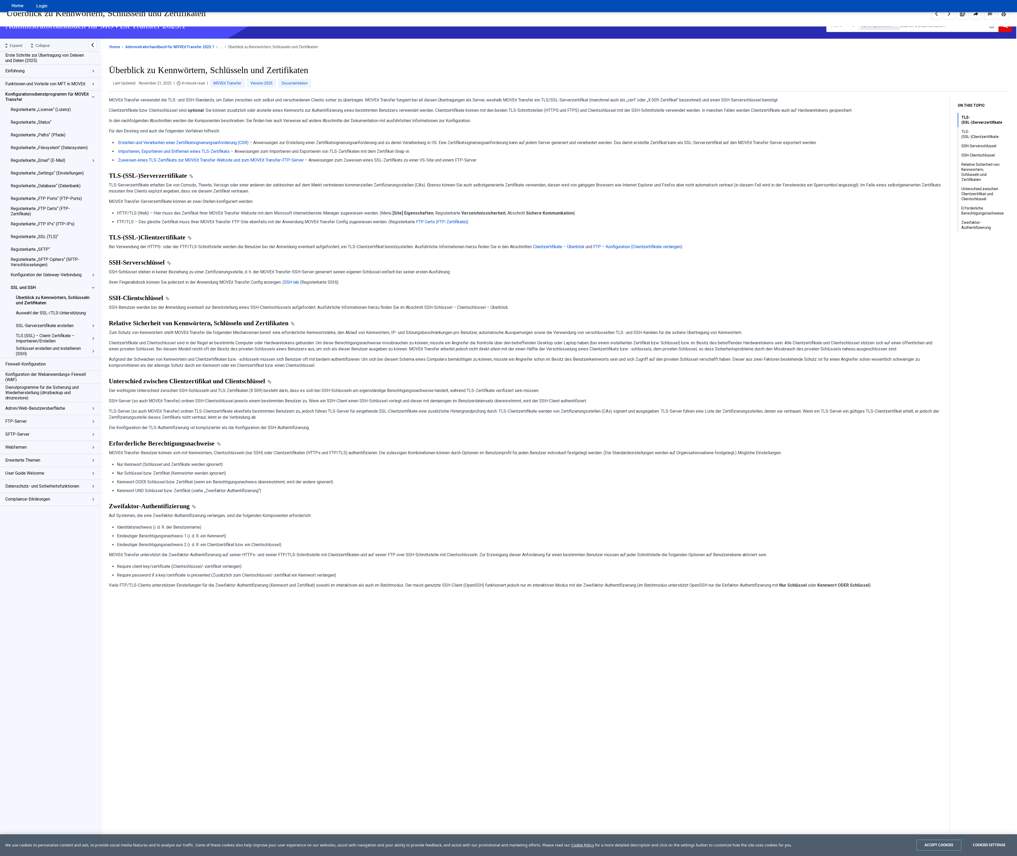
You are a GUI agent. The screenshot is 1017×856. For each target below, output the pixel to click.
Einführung (15, 70)
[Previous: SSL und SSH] (936, 13)
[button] (962, 14)
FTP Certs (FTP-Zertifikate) (441, 221)
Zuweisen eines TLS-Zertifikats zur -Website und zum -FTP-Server (211, 160)
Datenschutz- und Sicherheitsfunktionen (42, 486)
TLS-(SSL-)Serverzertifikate (981, 119)
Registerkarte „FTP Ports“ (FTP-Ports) (46, 198)
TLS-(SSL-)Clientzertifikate (980, 134)
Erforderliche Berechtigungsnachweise (982, 210)
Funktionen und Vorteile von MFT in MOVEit (45, 83)
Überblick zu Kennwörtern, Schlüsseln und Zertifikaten (53, 300)
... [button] (221, 47)
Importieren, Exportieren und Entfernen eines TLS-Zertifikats (174, 151)
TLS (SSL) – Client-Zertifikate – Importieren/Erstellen (45, 338)
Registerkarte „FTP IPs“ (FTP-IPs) (42, 223)
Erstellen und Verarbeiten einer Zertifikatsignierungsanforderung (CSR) (183, 142)
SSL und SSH (23, 287)
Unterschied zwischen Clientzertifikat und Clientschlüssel (979, 194)
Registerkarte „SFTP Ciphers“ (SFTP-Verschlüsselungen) (45, 262)
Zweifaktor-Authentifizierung (976, 225)
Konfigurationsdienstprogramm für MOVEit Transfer (47, 97)
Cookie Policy (582, 845)
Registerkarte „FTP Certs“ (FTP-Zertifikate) (40, 211)
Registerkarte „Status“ (31, 122)
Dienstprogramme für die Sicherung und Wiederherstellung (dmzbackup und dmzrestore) (42, 392)
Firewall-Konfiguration (25, 364)
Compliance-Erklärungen (27, 499)
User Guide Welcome (24, 473)
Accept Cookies (939, 844)
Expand (16, 45)
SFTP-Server (17, 434)
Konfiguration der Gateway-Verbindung (46, 274)
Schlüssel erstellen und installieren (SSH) (48, 351)
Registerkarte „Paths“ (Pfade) (38, 134)
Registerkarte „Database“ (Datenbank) (46, 185)
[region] (508, 845)
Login (41, 5)
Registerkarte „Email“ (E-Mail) (38, 160)
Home (17, 5)
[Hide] (93, 45)
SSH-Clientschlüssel (978, 155)
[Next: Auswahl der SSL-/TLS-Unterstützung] (949, 13)
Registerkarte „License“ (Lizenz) (41, 109)
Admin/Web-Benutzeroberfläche (35, 408)
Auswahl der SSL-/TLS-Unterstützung (51, 312)
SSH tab (291, 282)
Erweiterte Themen (22, 460)
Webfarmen (16, 447)
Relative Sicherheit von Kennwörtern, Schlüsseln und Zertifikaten (980, 172)
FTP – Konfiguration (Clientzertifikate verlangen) (637, 246)
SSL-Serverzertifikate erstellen (45, 325)
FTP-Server (16, 421)
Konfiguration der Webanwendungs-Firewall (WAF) (45, 377)
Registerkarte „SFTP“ (30, 249)
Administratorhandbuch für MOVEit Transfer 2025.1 (169, 47)
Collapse (42, 45)
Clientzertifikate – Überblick (559, 246)
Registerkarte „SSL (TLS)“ (34, 236)
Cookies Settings (989, 844)
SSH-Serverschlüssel (978, 146)
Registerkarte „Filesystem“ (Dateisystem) (49, 147)
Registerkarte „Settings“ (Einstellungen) (47, 173)
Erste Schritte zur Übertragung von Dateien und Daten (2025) (44, 58)
